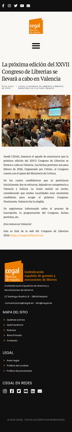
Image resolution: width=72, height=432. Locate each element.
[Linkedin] (33, 391)
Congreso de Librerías (39, 86)
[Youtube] (22, 6)
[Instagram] (9, 6)
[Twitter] (16, 6)
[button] (36, 45)
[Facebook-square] (12, 391)
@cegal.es (46, 303)
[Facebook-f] (3, 6)
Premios (49, 88)
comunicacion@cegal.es (19, 303)
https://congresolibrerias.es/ (27, 235)
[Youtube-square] (26, 391)
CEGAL (21, 86)
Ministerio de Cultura (31, 88)
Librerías (58, 86)
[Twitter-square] (19, 391)
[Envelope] (28, 6)
